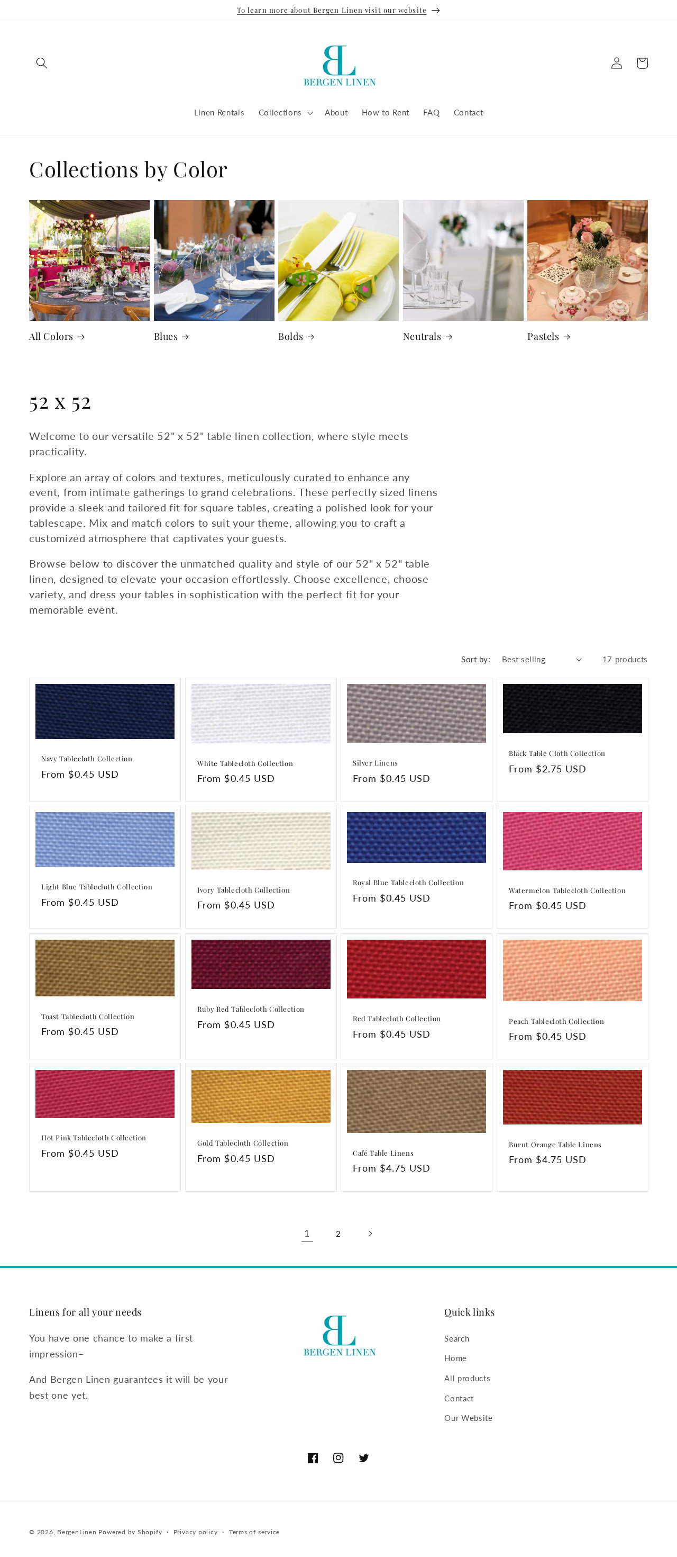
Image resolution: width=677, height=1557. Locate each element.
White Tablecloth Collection (245, 763)
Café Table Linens (383, 1153)
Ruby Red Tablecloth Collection (251, 1009)
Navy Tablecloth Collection (87, 758)
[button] (41, 63)
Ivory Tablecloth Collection (243, 890)
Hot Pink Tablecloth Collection (94, 1138)
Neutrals (422, 336)
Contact (459, 1397)
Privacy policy (195, 1532)
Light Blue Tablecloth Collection (96, 887)
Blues (166, 336)
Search (456, 1338)
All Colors (51, 336)
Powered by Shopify (130, 1532)
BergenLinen (76, 1532)
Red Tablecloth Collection (397, 1018)
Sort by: (475, 659)
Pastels (543, 336)
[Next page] (369, 1233)
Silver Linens (375, 763)
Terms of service (254, 1532)
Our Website (468, 1417)
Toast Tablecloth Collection (87, 1016)
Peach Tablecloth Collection (556, 1021)
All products (467, 1377)
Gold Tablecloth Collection (243, 1143)
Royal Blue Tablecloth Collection (408, 883)
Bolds (290, 336)
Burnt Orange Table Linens (555, 1144)
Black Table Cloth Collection (557, 753)
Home (455, 1358)
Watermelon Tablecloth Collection (567, 890)
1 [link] (307, 1233)
